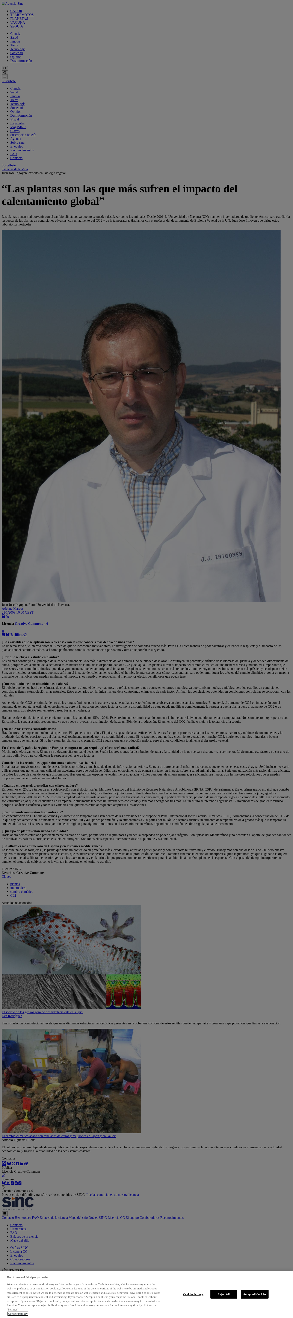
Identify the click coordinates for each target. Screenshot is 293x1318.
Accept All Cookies (254, 1294)
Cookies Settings (193, 1294)
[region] (146, 1294)
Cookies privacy (18, 1313)
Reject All (224, 1294)
